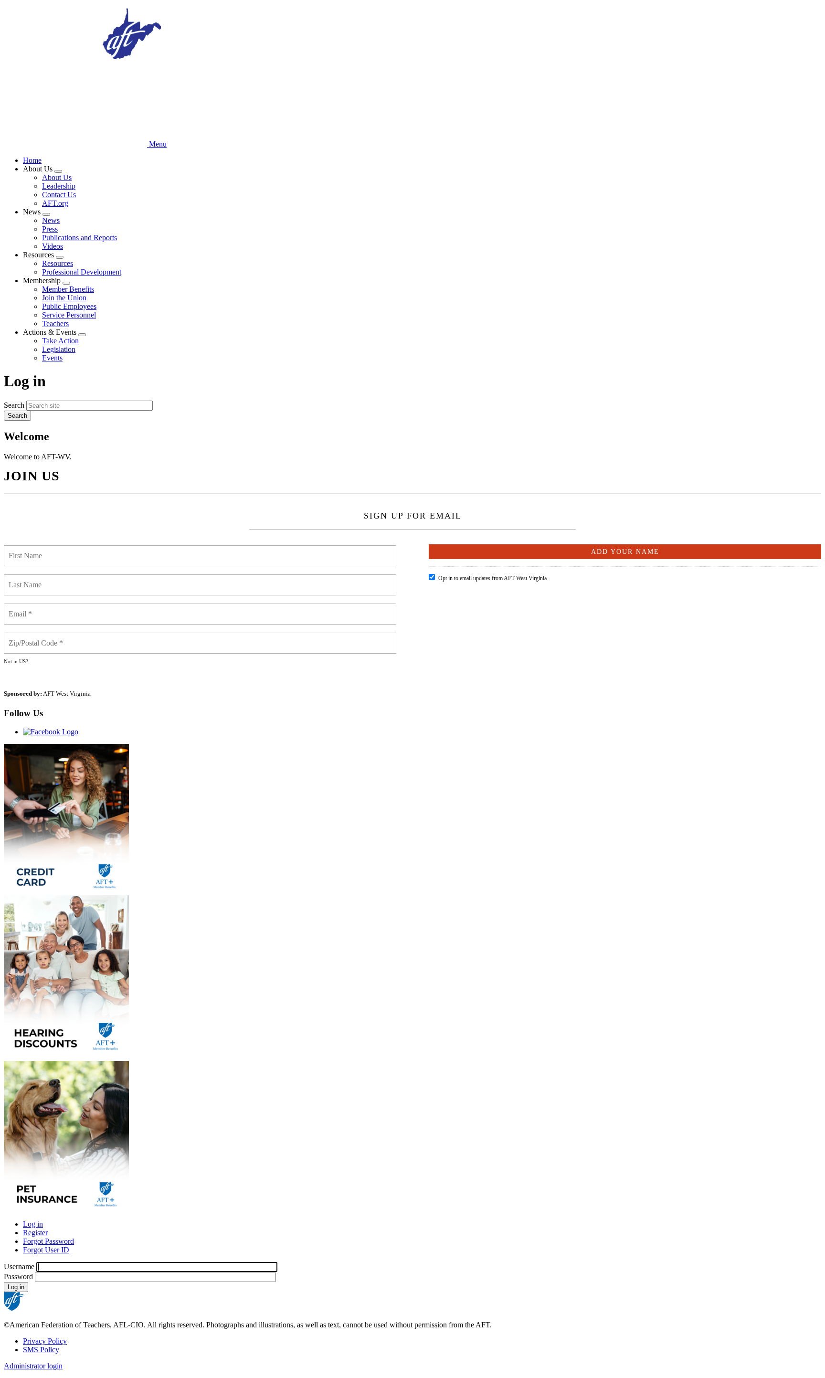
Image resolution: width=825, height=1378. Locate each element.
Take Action (60, 341)
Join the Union (64, 298)
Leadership (58, 186)
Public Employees (69, 306)
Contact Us (59, 195)
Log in (33, 1224)
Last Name (26, 579)
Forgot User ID (46, 1250)
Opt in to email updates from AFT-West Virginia (492, 578)
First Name (26, 550)
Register (35, 1233)
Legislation (58, 349)
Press (50, 229)
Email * (21, 608)
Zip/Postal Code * (36, 637)
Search (14, 405)
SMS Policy (41, 1350)
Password (18, 1276)
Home (32, 160)
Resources (57, 263)
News (51, 220)
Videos (52, 246)
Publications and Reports (79, 237)
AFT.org (55, 203)
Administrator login (33, 1366)
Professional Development (81, 272)
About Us (57, 177)
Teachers (55, 323)
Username (19, 1266)
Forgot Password (48, 1241)
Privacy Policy (45, 1341)
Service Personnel (69, 315)
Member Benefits (68, 289)
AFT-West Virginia (67, 693)
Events (52, 358)
